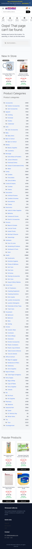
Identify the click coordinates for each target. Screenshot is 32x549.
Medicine (10, 404)
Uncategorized (10, 425)
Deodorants (11, 258)
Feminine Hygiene (13, 261)
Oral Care (10, 270)
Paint (9, 252)
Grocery (8, 222)
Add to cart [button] (8, 87)
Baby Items (11, 135)
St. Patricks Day (12, 413)
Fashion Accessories (14, 106)
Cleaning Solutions (13, 294)
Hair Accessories (12, 109)
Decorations (11, 201)
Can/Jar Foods (12, 228)
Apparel (8, 112)
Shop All (7, 523)
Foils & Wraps (11, 336)
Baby (7, 133)
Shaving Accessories (14, 276)
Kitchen (8, 327)
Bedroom (10, 318)
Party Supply (9, 377)
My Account (8, 525)
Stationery (11, 365)
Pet (7, 392)
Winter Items (11, 416)
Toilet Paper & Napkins (14, 374)
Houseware (9, 312)
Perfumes (10, 273)
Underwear (11, 124)
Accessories (9, 103)
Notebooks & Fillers (13, 362)
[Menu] (3, 8)
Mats (9, 321)
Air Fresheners (12, 288)
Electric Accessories (13, 219)
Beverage (8, 153)
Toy (7, 419)
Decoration (9, 192)
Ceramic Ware (12, 330)
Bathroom (10, 315)
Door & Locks (12, 243)
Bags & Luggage (12, 360)
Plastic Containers (13, 345)
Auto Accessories (13, 130)
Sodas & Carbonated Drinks (16, 165)
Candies (10, 174)
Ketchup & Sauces (13, 234)
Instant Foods (12, 231)
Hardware (8, 240)
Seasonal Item (10, 407)
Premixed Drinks (12, 162)
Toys (9, 422)
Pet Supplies (11, 398)
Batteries (10, 213)
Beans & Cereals (12, 225)
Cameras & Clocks (13, 216)
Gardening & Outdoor (14, 246)
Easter (9, 410)
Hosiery (10, 121)
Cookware (11, 333)
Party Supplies (12, 386)
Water (9, 168)
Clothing (10, 115)
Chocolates (11, 177)
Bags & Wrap (11, 380)
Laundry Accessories (14, 300)
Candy (7, 171)
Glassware (11, 339)
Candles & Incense (13, 198)
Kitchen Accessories (13, 342)
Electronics (9, 207)
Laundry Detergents (13, 303)
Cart (6, 528)
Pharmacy (8, 401)
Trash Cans (11, 309)
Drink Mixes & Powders (14, 156)
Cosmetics (11, 150)
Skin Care (10, 279)
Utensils (10, 389)
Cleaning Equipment (13, 291)
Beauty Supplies (12, 147)
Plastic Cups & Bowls (14, 348)
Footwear (10, 118)
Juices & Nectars (12, 159)
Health (7, 255)
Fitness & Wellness (13, 264)
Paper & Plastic (10, 371)
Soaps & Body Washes (14, 282)
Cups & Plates (12, 383)
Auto (7, 126)
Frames (10, 204)
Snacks (10, 189)
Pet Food (10, 395)
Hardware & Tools (13, 249)
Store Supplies (12, 369)
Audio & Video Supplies (14, 210)
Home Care (9, 285)
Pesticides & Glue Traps (14, 306)
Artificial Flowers (13, 195)
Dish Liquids (11, 297)
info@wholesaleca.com (12, 535)
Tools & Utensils (12, 354)
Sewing (10, 324)
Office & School (10, 357)
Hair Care (10, 267)
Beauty (8, 144)
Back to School (10, 138)
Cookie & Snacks (11, 183)
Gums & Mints (12, 180)
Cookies (10, 186)
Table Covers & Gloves (14, 351)
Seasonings (11, 237)
